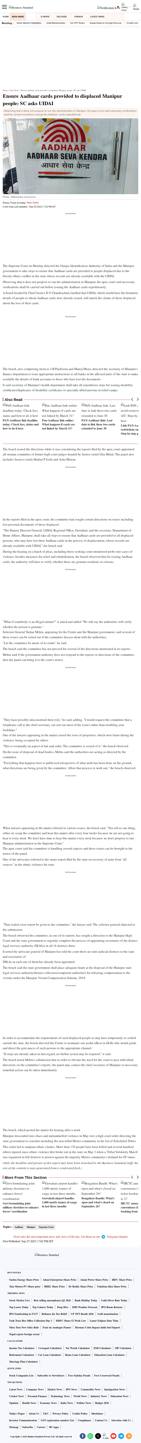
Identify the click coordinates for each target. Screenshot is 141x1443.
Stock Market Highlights (29, 23)
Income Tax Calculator (22, 1348)
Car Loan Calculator (49, 1355)
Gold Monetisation (55, 23)
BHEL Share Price (54, 1286)
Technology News (60, 1396)
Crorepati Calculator (50, 1348)
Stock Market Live (19, 1300)
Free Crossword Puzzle (107, 1375)
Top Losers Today (18, 1307)
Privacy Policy (60, 1413)
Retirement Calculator (21, 1355)
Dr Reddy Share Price (81, 1286)
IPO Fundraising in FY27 (23, 1314)
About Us (34, 1413)
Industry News (99, 1396)
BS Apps (54, 1427)
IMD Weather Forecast (84, 1307)
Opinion (78, 17)
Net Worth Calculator (78, 1348)
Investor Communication (23, 1420)
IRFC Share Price (122, 1280)
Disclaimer (97, 1413)
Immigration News (114, 1389)
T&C (46, 1413)
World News (80, 1396)
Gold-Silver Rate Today (114, 1300)
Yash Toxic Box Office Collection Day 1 (30, 1321)
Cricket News (16, 1396)
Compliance (84, 1420)
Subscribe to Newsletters (50, 1375)
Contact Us (101, 1420)
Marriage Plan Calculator (23, 1361)
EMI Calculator (102, 1348)
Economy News (48, 1403)
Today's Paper (17, 1413)
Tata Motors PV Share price (24, 1286)
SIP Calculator (123, 1348)
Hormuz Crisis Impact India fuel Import (97, 1327)
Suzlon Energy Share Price (24, 1280)
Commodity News (90, 1389)
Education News (119, 1396)
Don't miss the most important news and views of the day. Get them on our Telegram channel (70, 1236)
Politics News (84, 1403)
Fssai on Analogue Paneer (57, 1327)
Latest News (97, 17)
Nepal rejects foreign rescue (24, 1334)
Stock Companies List (21, 1375)
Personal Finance (37, 1396)
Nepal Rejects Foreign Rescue (106, 23)
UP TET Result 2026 (82, 1314)
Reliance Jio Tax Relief (54, 1314)
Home (6, 17)
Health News (29, 1403)
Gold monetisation (107, 1314)
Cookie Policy (80, 1413)
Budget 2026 (102, 1403)
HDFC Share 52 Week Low (71, 1321)
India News (18, 17)
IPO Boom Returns (111, 1307)
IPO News (71, 1389)
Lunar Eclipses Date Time (104, 1321)
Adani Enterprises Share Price (59, 1280)
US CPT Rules (77, 23)
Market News (54, 1389)
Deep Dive (62, 1307)
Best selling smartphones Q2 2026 (52, 1300)
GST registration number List (57, 1420)
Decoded (62, 17)
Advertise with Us (121, 1420)
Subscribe (27, 1427)
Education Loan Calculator (109, 1355)
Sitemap (13, 1427)
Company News (35, 1389)
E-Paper (45, 17)
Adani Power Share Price (94, 1280)
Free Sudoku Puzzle (79, 1375)
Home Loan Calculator (78, 1355)
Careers (41, 1427)
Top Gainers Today (42, 1307)
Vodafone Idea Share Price (111, 1286)
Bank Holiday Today (86, 1300)
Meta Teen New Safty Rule (24, 1327)
